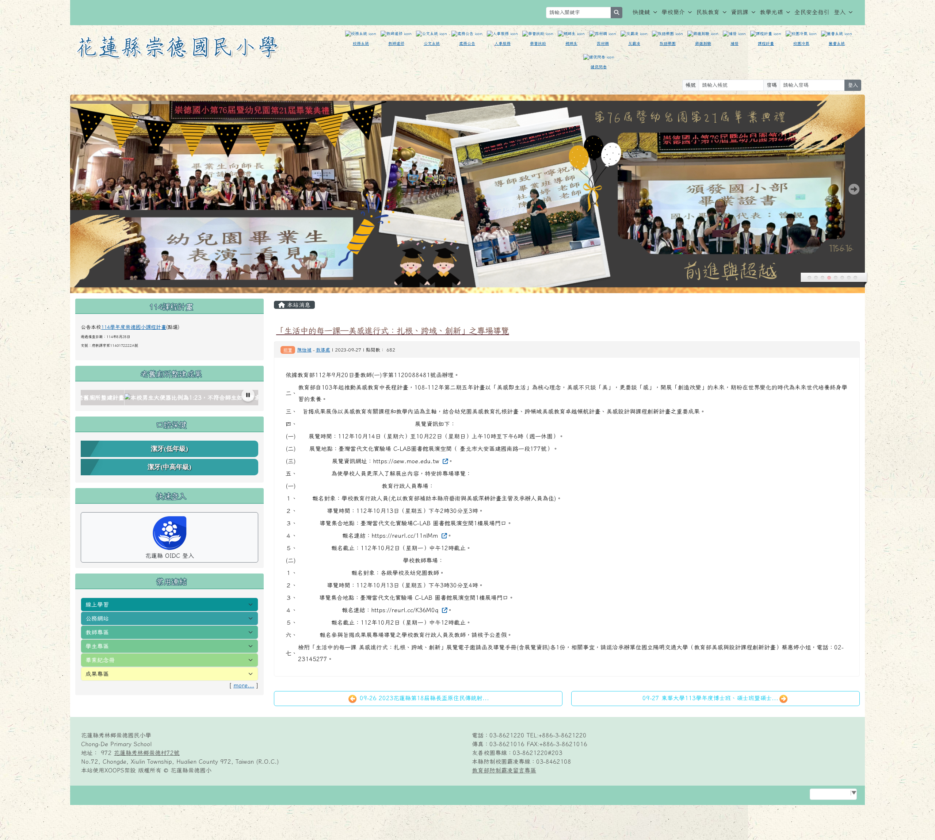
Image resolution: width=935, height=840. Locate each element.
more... (243, 685)
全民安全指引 (811, 12)
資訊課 (739, 12)
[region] (169, 398)
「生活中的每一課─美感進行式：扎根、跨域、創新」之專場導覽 (392, 330)
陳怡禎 (304, 350)
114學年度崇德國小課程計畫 (133, 327)
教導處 (323, 350)
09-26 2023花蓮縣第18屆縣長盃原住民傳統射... (423, 698)
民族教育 (708, 12)
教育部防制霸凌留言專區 (504, 770)
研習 (287, 350)
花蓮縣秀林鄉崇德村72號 (147, 753)
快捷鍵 (641, 12)
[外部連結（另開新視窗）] (445, 461)
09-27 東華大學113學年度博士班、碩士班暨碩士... (710, 698)
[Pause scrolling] (248, 395)
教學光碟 (771, 12)
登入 (840, 12)
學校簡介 (673, 12)
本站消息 (297, 305)
